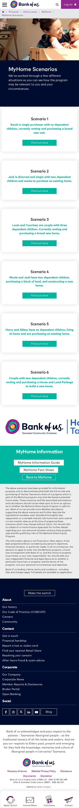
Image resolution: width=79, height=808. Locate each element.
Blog (49, 712)
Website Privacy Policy (43, 771)
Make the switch (39, 593)
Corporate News (13, 679)
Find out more (39, 142)
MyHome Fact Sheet (39, 470)
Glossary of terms (17, 771)
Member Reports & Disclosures (22, 684)
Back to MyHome (39, 477)
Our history (9, 607)
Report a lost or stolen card (20, 645)
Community (9, 621)
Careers (7, 616)
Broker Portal (11, 689)
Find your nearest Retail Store (21, 650)
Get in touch (10, 636)
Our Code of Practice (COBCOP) (23, 612)
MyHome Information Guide (39, 463)
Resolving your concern (17, 655)
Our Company (11, 674)
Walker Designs (44, 787)
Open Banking (11, 694)
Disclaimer (46, 775)
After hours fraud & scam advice (23, 660)
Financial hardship (14, 640)
